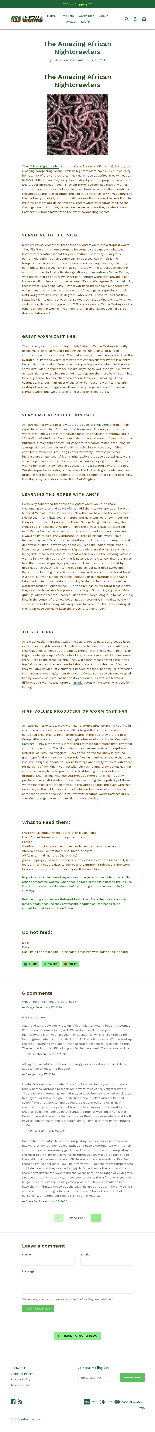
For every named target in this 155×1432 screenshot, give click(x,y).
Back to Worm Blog (80, 1335)
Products (67, 16)
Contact (70, 21)
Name (26, 1254)
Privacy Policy (20, 1379)
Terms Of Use (20, 1385)
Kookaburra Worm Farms (109, 272)
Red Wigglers (99, 424)
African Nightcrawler (44, 166)
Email (84, 1254)
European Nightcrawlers (73, 429)
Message (28, 1271)
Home (51, 16)
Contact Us (18, 1368)
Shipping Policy (21, 1373)
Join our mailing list (93, 1368)
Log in (85, 21)
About (103, 16)
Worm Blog (86, 16)
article (78, 682)
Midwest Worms (30, 1419)
